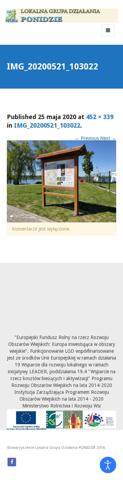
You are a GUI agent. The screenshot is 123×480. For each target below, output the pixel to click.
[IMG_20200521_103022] (61, 181)
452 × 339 (99, 116)
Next (108, 138)
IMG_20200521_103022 (47, 125)
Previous (86, 138)
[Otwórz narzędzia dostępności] (108, 465)
